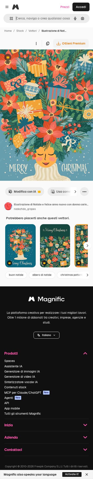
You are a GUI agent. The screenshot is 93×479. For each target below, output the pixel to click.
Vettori (33, 31)
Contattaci (13, 449)
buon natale (16, 275)
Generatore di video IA (19, 377)
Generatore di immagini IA (22, 371)
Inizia (8, 425)
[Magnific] (46, 300)
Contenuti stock (15, 387)
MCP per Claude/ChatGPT (26, 393)
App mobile (12, 408)
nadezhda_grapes (25, 209)
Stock (20, 31)
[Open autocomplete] (10, 18)
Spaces (9, 361)
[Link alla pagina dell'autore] (8, 206)
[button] (46, 335)
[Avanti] (75, 191)
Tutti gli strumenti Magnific (22, 414)
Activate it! (72, 474)
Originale (28, 58)
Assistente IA (13, 366)
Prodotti (11, 353)
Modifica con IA (22, 193)
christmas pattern (71, 275)
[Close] (86, 474)
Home (8, 31)
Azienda (11, 437)
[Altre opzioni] (36, 43)
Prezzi (64, 7)
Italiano (46, 335)
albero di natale (41, 275)
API (6, 403)
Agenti (12, 398)
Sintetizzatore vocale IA (21, 382)
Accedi (81, 7)
